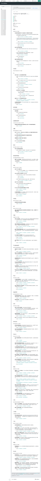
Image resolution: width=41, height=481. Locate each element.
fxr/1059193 (26, 41)
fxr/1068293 (20, 189)
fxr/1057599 (18, 362)
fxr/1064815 (26, 180)
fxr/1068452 (24, 345)
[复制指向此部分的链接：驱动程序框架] (20, 155)
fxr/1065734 (24, 331)
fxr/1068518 (24, 251)
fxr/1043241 (24, 194)
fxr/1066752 (20, 426)
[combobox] (28, 1)
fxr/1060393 (20, 457)
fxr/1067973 (30, 84)
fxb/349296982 (20, 312)
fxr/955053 (21, 176)
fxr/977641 (28, 268)
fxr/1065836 (20, 431)
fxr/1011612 (22, 44)
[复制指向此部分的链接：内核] (16, 215)
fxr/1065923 (20, 349)
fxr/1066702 (24, 298)
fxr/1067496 (28, 282)
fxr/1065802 (24, 189)
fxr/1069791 (33, 226)
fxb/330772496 (20, 374)
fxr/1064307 (24, 232)
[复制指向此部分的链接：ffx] (15, 73)
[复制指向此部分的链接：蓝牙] (16, 29)
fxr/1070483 (22, 63)
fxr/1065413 (20, 136)
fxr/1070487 (22, 151)
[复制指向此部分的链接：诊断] (16, 128)
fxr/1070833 (28, 226)
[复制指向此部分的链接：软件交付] (18, 321)
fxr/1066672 (20, 226)
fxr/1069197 (24, 418)
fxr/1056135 (31, 362)
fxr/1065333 (20, 345)
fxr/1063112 (22, 78)
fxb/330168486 (19, 383)
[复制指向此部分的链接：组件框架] (18, 107)
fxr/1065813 (20, 242)
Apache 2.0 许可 (36, 473)
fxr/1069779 (20, 212)
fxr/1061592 (22, 51)
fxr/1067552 (24, 361)
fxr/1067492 (22, 116)
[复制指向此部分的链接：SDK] (16, 303)
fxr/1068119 (30, 180)
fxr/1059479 (22, 81)
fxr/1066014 (24, 431)
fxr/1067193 (20, 104)
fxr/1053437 (33, 361)
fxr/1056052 (24, 388)
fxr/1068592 (20, 162)
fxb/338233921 (20, 222)
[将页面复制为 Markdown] (27, 14)
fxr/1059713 (27, 362)
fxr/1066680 (33, 431)
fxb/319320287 (25, 374)
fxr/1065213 (33, 232)
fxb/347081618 (20, 382)
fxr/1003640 (20, 99)
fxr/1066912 (20, 298)
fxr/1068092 (26, 51)
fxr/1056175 (20, 251)
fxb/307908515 (20, 364)
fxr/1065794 (26, 184)
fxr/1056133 (35, 362)
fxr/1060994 (24, 99)
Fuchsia (14, 11)
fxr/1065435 (24, 242)
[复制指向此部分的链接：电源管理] (18, 292)
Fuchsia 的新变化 (4, 3)
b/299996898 (20, 142)
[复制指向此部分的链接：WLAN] (17, 451)
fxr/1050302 (24, 461)
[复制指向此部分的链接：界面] (16, 442)
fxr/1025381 (30, 151)
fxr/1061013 (22, 36)
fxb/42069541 (25, 284)
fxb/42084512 (20, 195)
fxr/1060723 (33, 99)
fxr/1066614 (20, 395)
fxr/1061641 (20, 133)
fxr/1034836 (20, 327)
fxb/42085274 (22, 177)
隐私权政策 (15, 479)
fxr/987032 (21, 57)
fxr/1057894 (24, 212)
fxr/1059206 (30, 36)
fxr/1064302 (24, 282)
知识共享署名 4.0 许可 (24, 473)
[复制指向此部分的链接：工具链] (17, 411)
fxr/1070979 (26, 151)
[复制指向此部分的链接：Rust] (16, 275)
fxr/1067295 (28, 251)
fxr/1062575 (33, 457)
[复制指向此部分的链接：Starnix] (17, 334)
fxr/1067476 (33, 282)
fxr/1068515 (24, 327)
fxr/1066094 (20, 448)
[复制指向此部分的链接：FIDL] (16, 165)
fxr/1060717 (22, 362)
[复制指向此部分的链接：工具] (16, 421)
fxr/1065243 (20, 331)
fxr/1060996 (28, 99)
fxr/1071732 (24, 226)
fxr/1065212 (18, 233)
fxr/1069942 (20, 268)
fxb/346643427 (25, 312)
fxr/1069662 (24, 395)
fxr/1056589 (20, 340)
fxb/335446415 (20, 190)
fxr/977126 (20, 461)
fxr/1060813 (18, 100)
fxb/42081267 (30, 382)
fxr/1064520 (20, 282)
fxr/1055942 (24, 255)
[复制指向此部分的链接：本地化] (17, 198)
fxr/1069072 (24, 349)
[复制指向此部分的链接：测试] (16, 366)
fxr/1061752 (22, 88)
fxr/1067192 (22, 84)
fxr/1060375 (20, 232)
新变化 (17, 11)
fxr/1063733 (20, 221)
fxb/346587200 (25, 397)
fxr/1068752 (20, 361)
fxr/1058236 (30, 41)
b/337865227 (20, 341)
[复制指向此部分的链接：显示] (16, 145)
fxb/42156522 (22, 186)
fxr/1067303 (22, 113)
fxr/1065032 (28, 361)
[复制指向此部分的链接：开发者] (17, 68)
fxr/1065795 (24, 439)
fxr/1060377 (22, 100)
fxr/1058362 (26, 36)
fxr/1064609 (20, 353)
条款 (12, 479)
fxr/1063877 (26, 78)
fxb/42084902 (35, 382)
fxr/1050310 (24, 469)
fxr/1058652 (26, 81)
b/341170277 (20, 256)
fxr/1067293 (22, 184)
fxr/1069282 (20, 418)
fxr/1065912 (22, 41)
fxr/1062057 (22, 180)
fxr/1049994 (20, 469)
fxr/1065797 (24, 310)
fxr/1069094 (26, 84)
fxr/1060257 (20, 388)
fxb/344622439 (20, 289)
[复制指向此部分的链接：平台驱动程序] (20, 245)
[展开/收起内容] (16, 16)
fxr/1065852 (20, 255)
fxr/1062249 (24, 268)
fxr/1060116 (27, 100)
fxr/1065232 (28, 232)
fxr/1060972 (28, 457)
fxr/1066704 (20, 139)
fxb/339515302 (25, 382)
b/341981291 (25, 341)
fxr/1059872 (24, 448)
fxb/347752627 (20, 284)
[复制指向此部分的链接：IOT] (15, 206)
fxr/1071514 (20, 310)
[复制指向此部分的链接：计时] (16, 400)
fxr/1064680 (24, 221)
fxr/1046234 (20, 194)
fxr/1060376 (20, 264)
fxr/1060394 (24, 457)
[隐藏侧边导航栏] (9, 479)
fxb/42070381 (20, 397)
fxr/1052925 (20, 439)
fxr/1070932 (20, 203)
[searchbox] (5, 6)
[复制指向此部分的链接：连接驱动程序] (20, 120)
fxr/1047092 (20, 237)
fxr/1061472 (24, 353)
